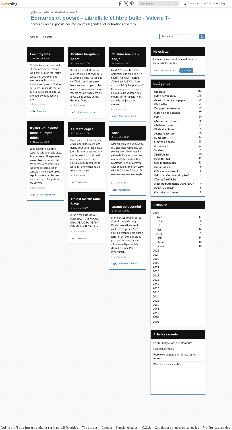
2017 (156, 284)
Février (160, 242)
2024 (156, 255)
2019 (156, 275)
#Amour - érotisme (165, 121)
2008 (156, 321)
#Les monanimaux (165, 163)
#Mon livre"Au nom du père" (171, 175)
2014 (156, 296)
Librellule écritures (35, 427)
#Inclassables (162, 167)
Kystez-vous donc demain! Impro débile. (44, 133)
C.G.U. (146, 427)
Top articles (90, 427)
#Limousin (160, 138)
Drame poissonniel (126, 206)
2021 (156, 267)
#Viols (157, 117)
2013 (156, 300)
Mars (159, 238)
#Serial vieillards (164, 188)
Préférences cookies (216, 427)
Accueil (34, 37)
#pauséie (41, 111)
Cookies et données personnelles (177, 427)
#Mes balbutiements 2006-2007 (174, 183)
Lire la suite (38, 104)
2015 (156, 292)
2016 (156, 288)
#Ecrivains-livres (164, 129)
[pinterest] (132, 3)
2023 (156, 259)
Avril (159, 234)
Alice (115, 133)
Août (159, 217)
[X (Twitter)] (126, 3)
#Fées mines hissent (166, 171)
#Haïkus (159, 150)
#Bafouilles (160, 104)
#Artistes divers (163, 125)
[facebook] (120, 3)
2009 (156, 317)
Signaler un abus (127, 427)
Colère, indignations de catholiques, (173, 343)
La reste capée (82, 129)
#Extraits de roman (166, 192)
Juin (158, 225)
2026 (156, 213)
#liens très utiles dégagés (169, 100)
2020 (156, 271)
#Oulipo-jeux (162, 158)
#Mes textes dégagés (167, 113)
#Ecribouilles (125, 190)
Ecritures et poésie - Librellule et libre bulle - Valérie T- (100, 18)
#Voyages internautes (167, 108)
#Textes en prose (87, 112)
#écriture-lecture (164, 133)
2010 (156, 313)
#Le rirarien (161, 146)
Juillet (159, 221)
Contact (47, 37)
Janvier (160, 246)
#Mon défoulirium (46, 195)
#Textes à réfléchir (165, 179)
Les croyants (40, 54)
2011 (156, 309)
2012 (156, 305)
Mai (158, 229)
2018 (156, 279)
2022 (156, 263)
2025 (156, 250)
